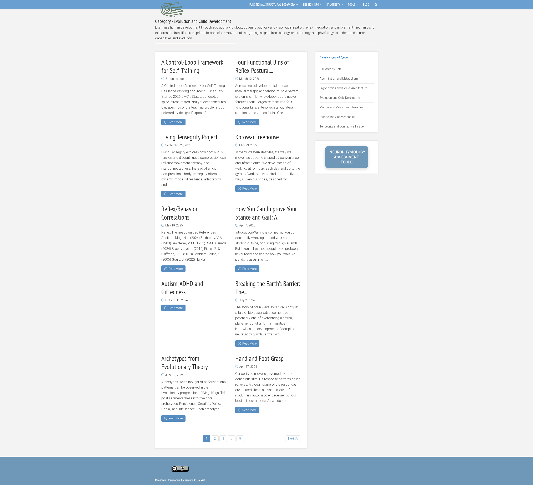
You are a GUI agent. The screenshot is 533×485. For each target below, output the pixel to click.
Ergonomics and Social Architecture (343, 88)
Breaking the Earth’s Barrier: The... (267, 287)
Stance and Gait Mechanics (337, 117)
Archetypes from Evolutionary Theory (184, 362)
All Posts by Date (330, 69)
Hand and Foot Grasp (259, 358)
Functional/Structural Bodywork (272, 4)
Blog (366, 4)
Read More (175, 122)
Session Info (311, 4)
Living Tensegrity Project (189, 136)
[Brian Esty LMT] (172, 9)
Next (291, 438)
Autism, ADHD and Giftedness (182, 287)
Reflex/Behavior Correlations (179, 212)
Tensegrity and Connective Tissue (342, 126)
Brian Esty (333, 4)
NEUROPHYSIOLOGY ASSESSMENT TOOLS (347, 157)
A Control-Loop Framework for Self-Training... (192, 66)
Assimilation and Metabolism (339, 78)
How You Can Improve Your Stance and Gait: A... (266, 212)
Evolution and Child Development (341, 97)
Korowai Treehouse (257, 136)
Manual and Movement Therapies (341, 107)
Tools (352, 4)
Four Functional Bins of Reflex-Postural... (262, 66)
